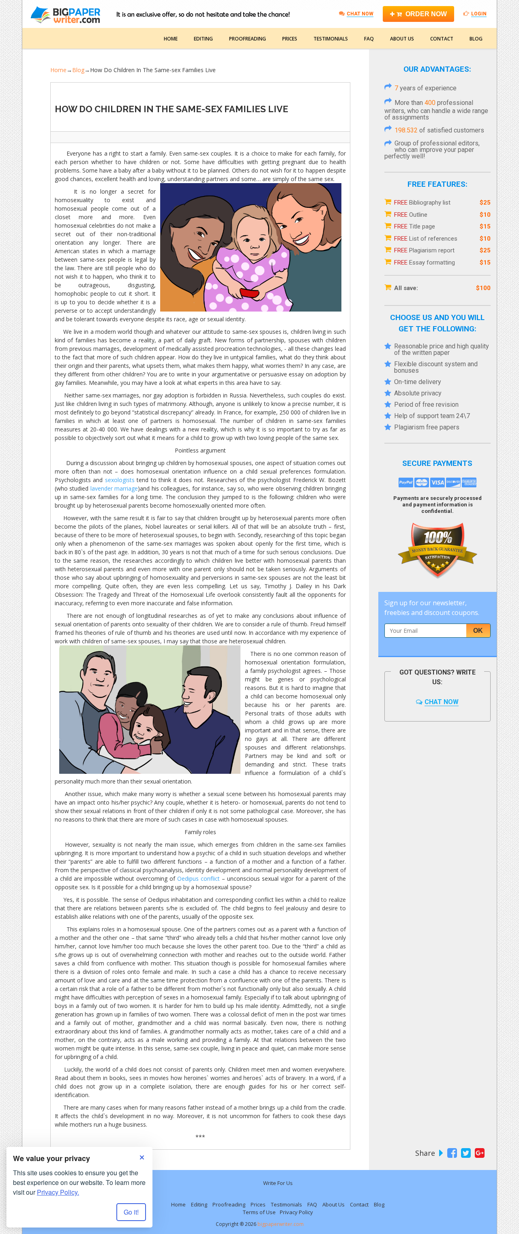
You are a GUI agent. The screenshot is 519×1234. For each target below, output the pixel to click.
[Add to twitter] (465, 1153)
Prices (289, 38)
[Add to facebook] (451, 1153)
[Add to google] (479, 1153)
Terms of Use (259, 1212)
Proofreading (247, 38)
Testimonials (330, 38)
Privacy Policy (296, 1212)
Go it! (131, 1212)
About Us (402, 38)
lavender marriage (114, 488)
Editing (203, 38)
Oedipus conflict (198, 878)
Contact (441, 38)
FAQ (369, 38)
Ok (478, 630)
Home (171, 38)
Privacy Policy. (58, 1192)
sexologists (120, 480)
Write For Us (278, 1183)
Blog (476, 38)
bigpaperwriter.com (280, 1224)
